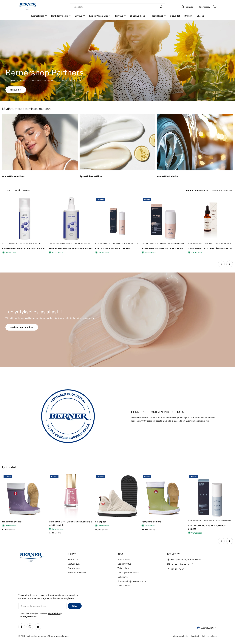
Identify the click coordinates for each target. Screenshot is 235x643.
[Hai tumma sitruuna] (164, 496)
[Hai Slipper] (117, 496)
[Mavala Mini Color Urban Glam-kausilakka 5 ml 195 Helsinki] (71, 496)
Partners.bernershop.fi (36, 636)
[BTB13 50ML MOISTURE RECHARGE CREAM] (210, 496)
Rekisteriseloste (209, 636)
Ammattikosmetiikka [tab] (197, 190)
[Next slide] (229, 264)
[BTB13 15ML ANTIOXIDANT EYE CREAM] (164, 219)
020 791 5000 (177, 569)
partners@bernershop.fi (182, 564)
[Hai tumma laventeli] (24, 496)
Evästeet (195, 636)
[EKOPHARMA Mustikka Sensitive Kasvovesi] (71, 219)
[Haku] (161, 6)
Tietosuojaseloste (180, 636)
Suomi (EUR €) (207, 627)
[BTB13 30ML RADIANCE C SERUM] (117, 219)
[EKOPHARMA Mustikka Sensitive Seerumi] (24, 219)
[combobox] (117, 7)
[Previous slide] (221, 264)
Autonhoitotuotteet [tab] (222, 190)
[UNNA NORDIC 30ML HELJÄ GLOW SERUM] (210, 219)
